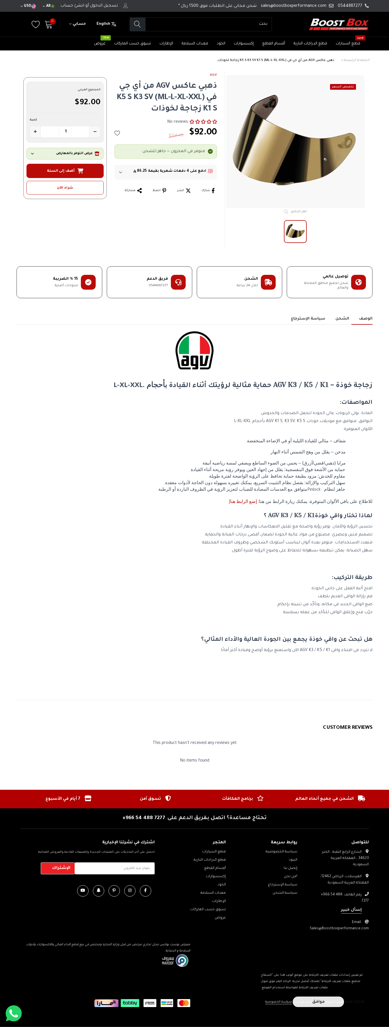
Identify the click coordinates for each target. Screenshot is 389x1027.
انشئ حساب (72, 6)
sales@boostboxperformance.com (293, 6)
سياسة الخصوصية (281, 852)
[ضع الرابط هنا (243, 501)
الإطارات (166, 44)
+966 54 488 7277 (143, 818)
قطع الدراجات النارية (310, 44)
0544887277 (350, 6)
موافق (318, 1002)
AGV (213, 75)
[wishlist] (117, 133)
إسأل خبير (351, 910)
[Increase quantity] (35, 132)
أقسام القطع (273, 44)
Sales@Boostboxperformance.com (339, 929)
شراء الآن (65, 188)
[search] (138, 24)
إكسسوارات (244, 44)
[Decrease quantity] (94, 132)
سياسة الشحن (285, 893)
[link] (145, 891)
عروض (100, 44)
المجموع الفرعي (89, 89)
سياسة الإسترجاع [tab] (308, 319)
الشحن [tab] (342, 319)
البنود (293, 860)
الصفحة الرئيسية (357, 60)
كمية (33, 120)
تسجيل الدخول (104, 6)
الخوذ (221, 44)
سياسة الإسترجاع (282, 885)
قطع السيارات (348, 44)
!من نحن (290, 877)
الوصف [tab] (365, 319)
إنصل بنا (290, 868)
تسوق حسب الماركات (132, 44)
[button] (203, 122)
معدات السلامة (195, 44)
